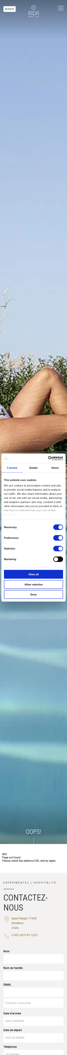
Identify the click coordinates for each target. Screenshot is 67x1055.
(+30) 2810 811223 (24, 935)
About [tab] (55, 467)
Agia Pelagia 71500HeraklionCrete (24, 923)
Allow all (33, 574)
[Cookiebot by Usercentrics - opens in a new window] (48, 458)
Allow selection (33, 584)
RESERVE (9, 9)
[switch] (58, 538)
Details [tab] (33, 467)
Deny (33, 594)
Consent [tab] (12, 467)
